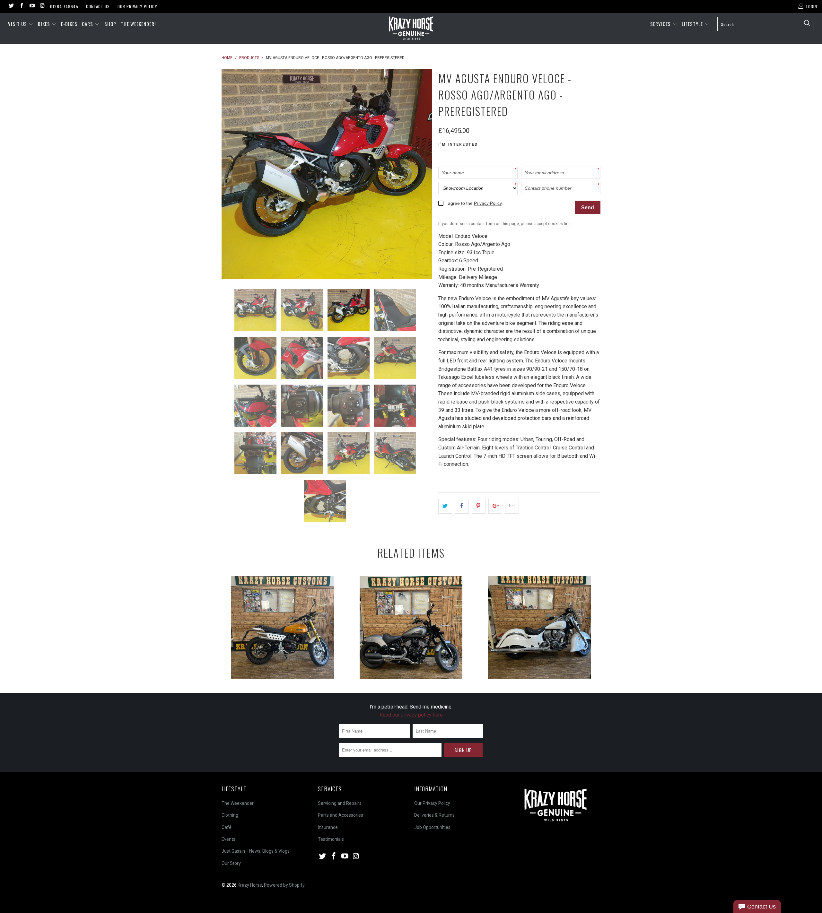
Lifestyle (693, 23)
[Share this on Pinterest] (478, 506)
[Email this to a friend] (512, 506)
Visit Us (17, 23)
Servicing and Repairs (340, 803)
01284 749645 (64, 6)
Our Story (231, 863)
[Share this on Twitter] (445, 506)
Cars (88, 23)
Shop (110, 23)
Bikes (44, 23)
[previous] (232, 174)
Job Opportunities (432, 827)
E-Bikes (69, 23)
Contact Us (98, 6)
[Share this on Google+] (495, 506)
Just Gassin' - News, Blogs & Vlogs (256, 851)
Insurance (328, 827)
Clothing (230, 815)
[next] (420, 174)
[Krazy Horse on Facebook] (21, 6)
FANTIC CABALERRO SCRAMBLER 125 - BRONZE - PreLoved (283, 627)
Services (661, 23)
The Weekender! (138, 23)
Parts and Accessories (340, 815)
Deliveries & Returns (434, 815)
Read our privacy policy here (411, 715)
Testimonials (331, 839)
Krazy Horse (250, 885)
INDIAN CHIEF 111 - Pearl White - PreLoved (539, 627)
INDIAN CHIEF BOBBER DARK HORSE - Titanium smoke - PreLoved (411, 627)
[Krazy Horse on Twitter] (11, 6)
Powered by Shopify (284, 885)
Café (227, 827)
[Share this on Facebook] (462, 506)
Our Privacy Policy (137, 6)
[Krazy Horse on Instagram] (42, 6)
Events (228, 839)
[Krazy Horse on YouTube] (32, 6)
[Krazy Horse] (411, 28)
